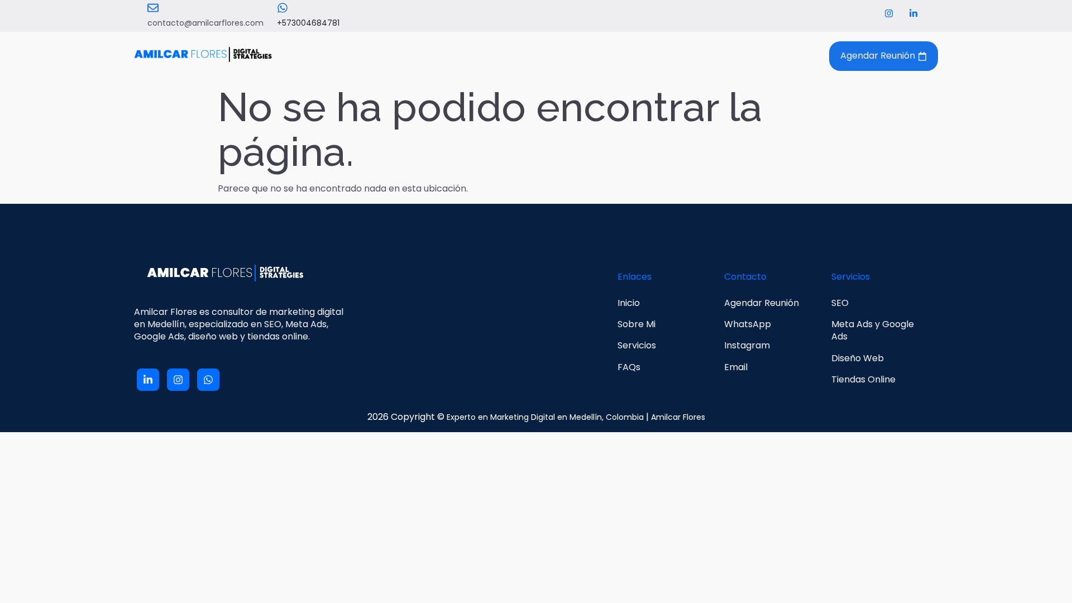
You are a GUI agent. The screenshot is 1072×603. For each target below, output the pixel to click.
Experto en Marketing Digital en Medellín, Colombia (545, 417)
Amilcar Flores (678, 417)
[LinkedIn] (913, 13)
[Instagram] (888, 13)
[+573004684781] (282, 7)
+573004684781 (308, 22)
